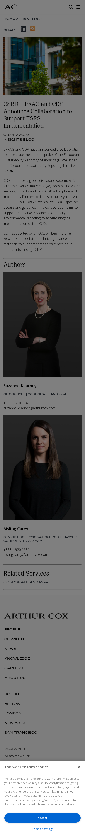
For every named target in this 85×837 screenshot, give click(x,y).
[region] (42, 799)
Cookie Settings (42, 829)
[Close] (78, 767)
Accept (42, 818)
